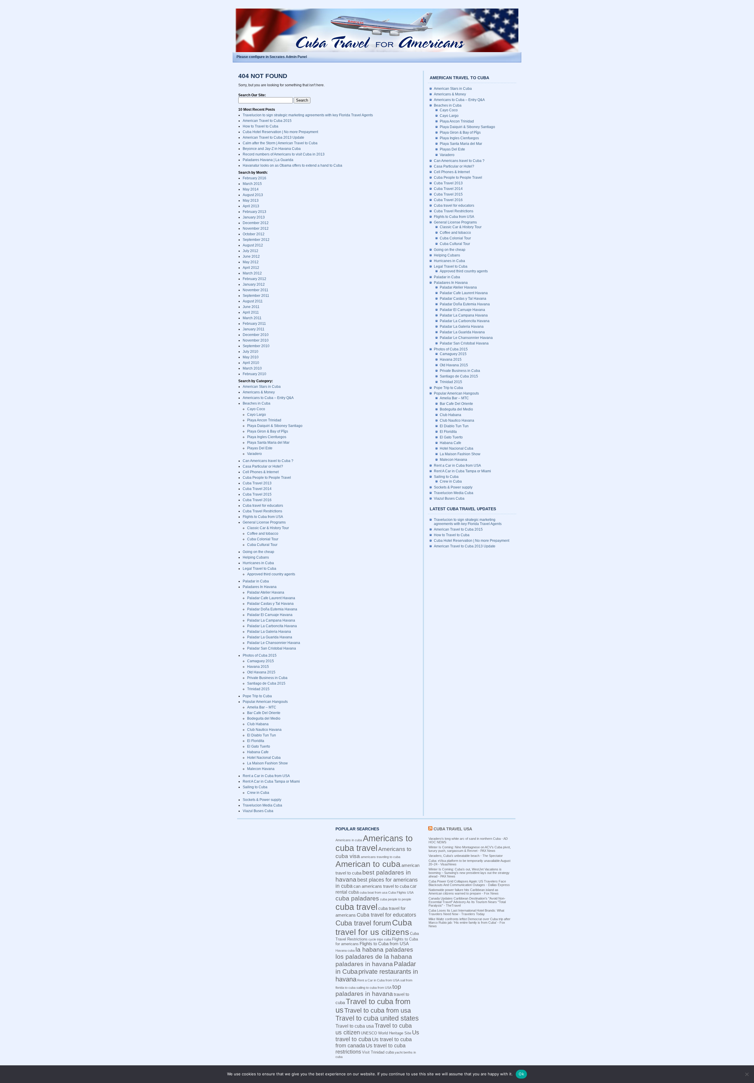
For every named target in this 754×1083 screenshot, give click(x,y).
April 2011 (251, 312)
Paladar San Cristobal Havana (271, 648)
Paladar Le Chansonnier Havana (273, 643)
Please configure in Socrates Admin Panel (272, 57)
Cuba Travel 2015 (257, 494)
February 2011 (254, 324)
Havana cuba (345, 950)
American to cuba (368, 864)
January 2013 (254, 217)
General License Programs (264, 522)
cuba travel (356, 907)
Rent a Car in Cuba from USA (266, 776)
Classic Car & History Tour (268, 528)
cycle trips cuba (379, 939)
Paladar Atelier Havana (265, 592)
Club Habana (258, 724)
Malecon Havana (261, 769)
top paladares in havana (368, 990)
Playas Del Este (259, 448)
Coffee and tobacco (262, 533)
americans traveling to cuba (380, 857)
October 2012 (253, 234)
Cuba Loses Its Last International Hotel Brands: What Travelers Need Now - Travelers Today (466, 912)
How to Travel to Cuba (260, 126)
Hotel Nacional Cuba (264, 758)
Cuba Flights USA (401, 892)
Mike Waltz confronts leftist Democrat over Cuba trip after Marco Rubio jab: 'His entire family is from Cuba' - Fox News (469, 922)
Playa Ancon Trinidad (264, 420)
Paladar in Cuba (256, 581)
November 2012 (256, 228)
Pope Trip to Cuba (257, 696)
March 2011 (252, 318)
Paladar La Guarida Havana (269, 637)
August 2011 (253, 301)
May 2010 (251, 357)
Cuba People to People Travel (267, 478)
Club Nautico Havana (264, 730)
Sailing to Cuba (255, 787)
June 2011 (251, 307)
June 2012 (251, 256)
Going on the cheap (258, 552)
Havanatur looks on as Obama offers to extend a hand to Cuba (292, 165)
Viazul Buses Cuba (258, 811)
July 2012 (250, 251)
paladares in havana (364, 964)
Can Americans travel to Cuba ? (268, 461)
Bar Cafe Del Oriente (263, 713)
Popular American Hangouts (265, 702)
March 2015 (252, 184)
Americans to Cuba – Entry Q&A (268, 398)
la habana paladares (384, 949)
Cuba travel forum (363, 923)
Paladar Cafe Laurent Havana (271, 598)
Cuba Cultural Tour (262, 545)
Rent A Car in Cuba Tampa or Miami (271, 781)
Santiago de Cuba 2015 (266, 683)
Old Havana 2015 (261, 672)
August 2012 (253, 245)
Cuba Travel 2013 (257, 483)
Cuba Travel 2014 (257, 489)
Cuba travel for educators (263, 506)
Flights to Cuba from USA (263, 517)
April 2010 (251, 363)
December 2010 (256, 335)
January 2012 (254, 284)
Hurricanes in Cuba (258, 563)
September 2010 (256, 346)
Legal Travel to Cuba (259, 569)
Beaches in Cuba (256, 403)
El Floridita (255, 741)
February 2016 (254, 178)
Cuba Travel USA (453, 829)
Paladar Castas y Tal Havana (270, 604)
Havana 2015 (258, 667)
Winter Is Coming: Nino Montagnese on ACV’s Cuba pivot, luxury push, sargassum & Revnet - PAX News (470, 848)
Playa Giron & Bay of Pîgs (267, 431)
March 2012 (252, 273)
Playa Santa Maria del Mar (268, 443)
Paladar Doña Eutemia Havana (272, 609)
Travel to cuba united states (377, 1018)
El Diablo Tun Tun (261, 735)
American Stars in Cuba (262, 387)
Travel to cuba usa (354, 1026)
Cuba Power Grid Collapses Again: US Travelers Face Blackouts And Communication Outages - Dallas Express (469, 883)
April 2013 (251, 206)
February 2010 (254, 374)
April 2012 (251, 268)
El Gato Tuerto (258, 746)
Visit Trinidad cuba (378, 1052)
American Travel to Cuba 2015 (267, 121)
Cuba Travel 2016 (257, 500)
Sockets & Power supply (262, 800)
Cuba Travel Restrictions (262, 511)
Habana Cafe (258, 752)
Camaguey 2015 (260, 661)
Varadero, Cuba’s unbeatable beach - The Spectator (466, 855)
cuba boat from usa (373, 892)
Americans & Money (259, 392)
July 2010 (250, 352)
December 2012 (256, 223)
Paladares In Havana (260, 587)
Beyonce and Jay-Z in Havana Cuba (272, 149)
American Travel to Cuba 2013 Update (273, 137)
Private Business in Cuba (267, 678)
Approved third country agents (271, 574)
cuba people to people (395, 899)
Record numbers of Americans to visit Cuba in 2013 (284, 154)
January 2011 (253, 329)
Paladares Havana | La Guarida (268, 160)
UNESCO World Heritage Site (386, 1033)
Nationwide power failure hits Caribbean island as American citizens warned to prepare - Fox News (464, 891)
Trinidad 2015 (258, 689)
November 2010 (256, 340)
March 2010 (252, 368)
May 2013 (251, 200)
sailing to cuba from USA (373, 987)
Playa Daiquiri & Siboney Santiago (274, 426)
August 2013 (253, 195)
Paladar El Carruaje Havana (269, 615)
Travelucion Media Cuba (262, 805)
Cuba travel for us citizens (373, 927)
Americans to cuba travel (374, 843)
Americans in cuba (348, 840)
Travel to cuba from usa (377, 1010)
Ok (521, 1074)
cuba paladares (357, 898)
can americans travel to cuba (381, 886)
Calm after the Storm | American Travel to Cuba (280, 143)
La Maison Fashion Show (267, 763)
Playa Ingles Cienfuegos (266, 437)
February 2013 (254, 212)
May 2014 (251, 189)
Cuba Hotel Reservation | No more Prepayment (280, 132)
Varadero (254, 454)
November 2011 (255, 290)
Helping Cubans (256, 557)
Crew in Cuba (258, 793)
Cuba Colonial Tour (262, 539)
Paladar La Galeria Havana (269, 632)
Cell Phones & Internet (261, 472)
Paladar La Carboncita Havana (272, 626)
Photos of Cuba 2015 (260, 655)
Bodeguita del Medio (263, 718)
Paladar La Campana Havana (271, 620)
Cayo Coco (256, 409)
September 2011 (256, 296)
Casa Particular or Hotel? (263, 466)
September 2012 (256, 240)
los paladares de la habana (373, 956)
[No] (747, 1074)
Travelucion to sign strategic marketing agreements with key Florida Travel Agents (308, 115)
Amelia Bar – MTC (261, 707)
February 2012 (254, 279)
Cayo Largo (256, 415)
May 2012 (251, 262)
